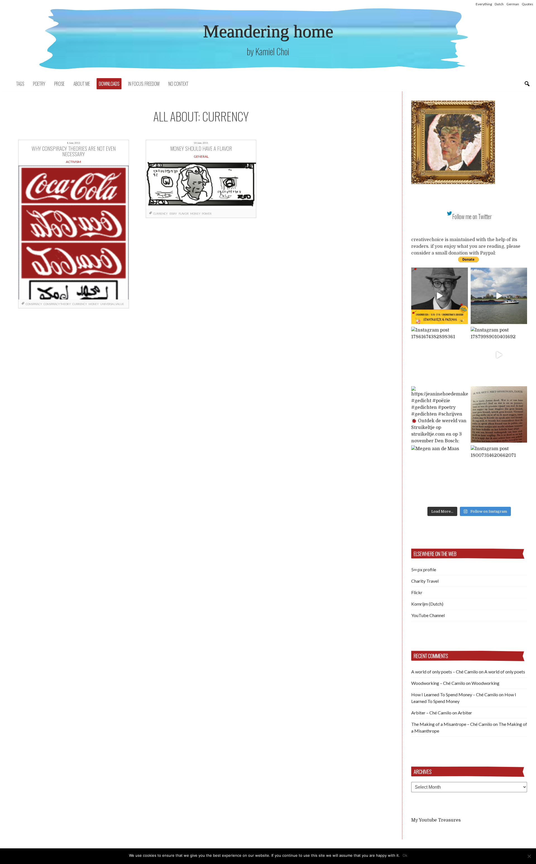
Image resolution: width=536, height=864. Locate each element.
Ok (405, 855)
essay (173, 213)
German (512, 4)
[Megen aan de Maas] (439, 473)
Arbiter (465, 712)
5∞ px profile (423, 569)
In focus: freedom (143, 83)
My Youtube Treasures (436, 820)
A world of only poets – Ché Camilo (444, 671)
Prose (59, 83)
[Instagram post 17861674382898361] (439, 355)
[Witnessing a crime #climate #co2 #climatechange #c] (499, 296)
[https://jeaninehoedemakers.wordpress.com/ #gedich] (439, 414)
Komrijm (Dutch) (427, 603)
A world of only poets (504, 671)
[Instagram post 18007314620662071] (499, 473)
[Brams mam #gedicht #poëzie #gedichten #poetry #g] (439, 296)
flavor (184, 213)
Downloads (109, 83)
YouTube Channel (428, 615)
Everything (484, 4)
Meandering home (268, 31)
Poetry (39, 83)
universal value (112, 304)
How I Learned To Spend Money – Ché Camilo (454, 694)
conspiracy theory (57, 304)
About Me (81, 83)
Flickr (416, 592)
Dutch (499, 4)
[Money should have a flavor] (201, 184)
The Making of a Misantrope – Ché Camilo (451, 724)
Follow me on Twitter (472, 216)
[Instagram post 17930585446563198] (499, 414)
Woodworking (485, 683)
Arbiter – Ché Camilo (431, 712)
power (206, 213)
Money (93, 304)
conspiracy (34, 304)
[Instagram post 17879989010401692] (499, 355)
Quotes (527, 4)
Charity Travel (425, 581)
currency (79, 304)
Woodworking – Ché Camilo (438, 683)
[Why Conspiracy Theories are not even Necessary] (73, 232)
